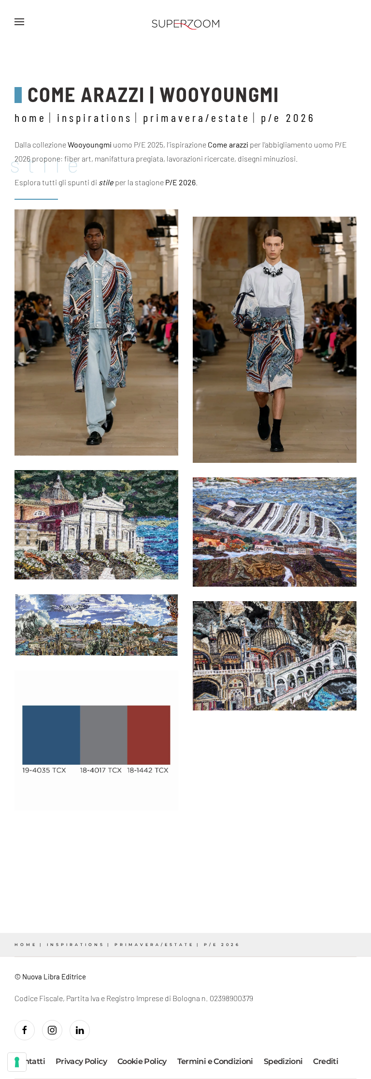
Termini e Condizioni (215, 1061)
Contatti (29, 1061)
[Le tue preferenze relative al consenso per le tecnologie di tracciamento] (17, 1062)
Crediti (325, 1061)
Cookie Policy (142, 1061)
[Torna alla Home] (185, 22)
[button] (19, 22)
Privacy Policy (81, 1061)
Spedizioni (283, 1061)
